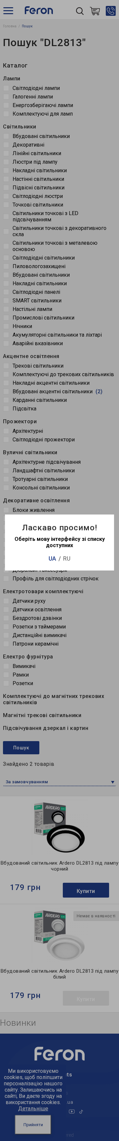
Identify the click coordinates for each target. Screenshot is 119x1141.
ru (66, 558)
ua (52, 558)
